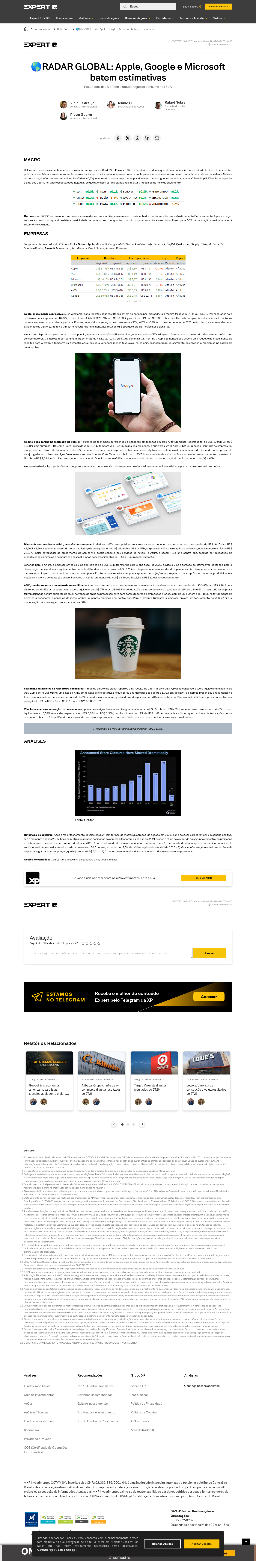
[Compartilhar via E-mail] (157, 138)
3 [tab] (133, 1124)
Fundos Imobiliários (37, 1386)
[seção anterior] (114, 1124)
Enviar (209, 953)
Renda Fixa (31, 1430)
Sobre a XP (138, 1386)
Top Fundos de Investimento (96, 1412)
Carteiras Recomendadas (94, 1395)
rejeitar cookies (162, 1543)
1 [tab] (122, 1124)
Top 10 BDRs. (155, 728)
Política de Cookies (144, 1412)
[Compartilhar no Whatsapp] (137, 138)
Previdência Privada (37, 1439)
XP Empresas (140, 1421)
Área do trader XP (143, 1430)
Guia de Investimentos (39, 1395)
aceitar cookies (202, 1543)
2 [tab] (128, 1124)
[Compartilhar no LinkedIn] (147, 138)
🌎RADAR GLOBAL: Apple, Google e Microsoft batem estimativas (115, 29)
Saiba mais (64, 1549)
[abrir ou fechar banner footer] (246, 1542)
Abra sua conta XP (218, 6)
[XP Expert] (40, 6)
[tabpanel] (49, 1081)
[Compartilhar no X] (128, 138)
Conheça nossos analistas (202, 1386)
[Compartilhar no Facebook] (118, 138)
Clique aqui (203, 878)
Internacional (42, 29)
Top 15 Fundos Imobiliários (95, 1386)
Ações (28, 1404)
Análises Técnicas (36, 1412)
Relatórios (63, 29)
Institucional (139, 1395)
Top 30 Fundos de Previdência (97, 1421)
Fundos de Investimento (40, 1421)
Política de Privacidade (146, 1404)
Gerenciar (43, 1549)
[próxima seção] (142, 1124)
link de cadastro (83, 859)
